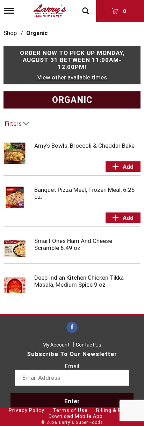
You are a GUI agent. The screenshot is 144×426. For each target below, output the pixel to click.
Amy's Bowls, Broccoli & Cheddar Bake (84, 145)
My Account (56, 345)
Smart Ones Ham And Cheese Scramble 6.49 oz (73, 244)
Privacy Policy (26, 410)
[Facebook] (72, 327)
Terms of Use (70, 410)
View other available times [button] (72, 77)
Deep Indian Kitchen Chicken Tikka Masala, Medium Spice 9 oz (79, 281)
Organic (37, 32)
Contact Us (88, 345)
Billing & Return (115, 410)
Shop (10, 32)
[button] (123, 166)
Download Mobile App (76, 416)
